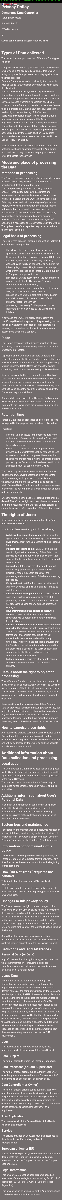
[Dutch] (15, 3)
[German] (8, 3)
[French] (4, 3)
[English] (11, 3)
